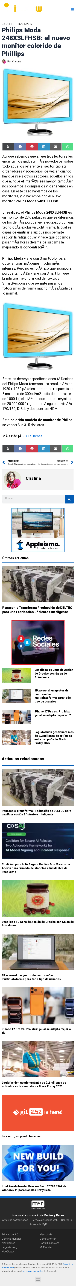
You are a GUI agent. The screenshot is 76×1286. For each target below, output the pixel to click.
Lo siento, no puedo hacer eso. (22, 1136)
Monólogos (8, 1251)
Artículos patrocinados (15, 1219)
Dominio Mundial (11, 1238)
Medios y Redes (54, 1215)
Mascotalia (46, 1234)
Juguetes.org (9, 1247)
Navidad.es (8, 1242)
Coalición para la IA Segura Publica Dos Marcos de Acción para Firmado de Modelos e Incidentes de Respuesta (36, 868)
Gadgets (8, 24)
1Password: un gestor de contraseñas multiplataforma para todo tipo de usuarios (52, 696)
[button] (38, 1279)
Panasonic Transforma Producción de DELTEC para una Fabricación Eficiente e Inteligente (36, 812)
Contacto (66, 1219)
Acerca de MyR (38, 1224)
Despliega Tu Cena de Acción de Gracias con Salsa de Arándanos (53, 673)
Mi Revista (46, 1247)
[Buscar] (69, 499)
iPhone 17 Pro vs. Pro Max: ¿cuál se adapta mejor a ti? (52, 713)
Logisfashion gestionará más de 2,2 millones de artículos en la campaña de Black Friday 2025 (54, 737)
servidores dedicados (32, 1271)
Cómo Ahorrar (48, 1238)
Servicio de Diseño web (45, 1219)
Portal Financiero (49, 1242)
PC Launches (32, 436)
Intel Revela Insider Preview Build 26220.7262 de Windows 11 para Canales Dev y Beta (34, 1188)
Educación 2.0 (10, 1234)
